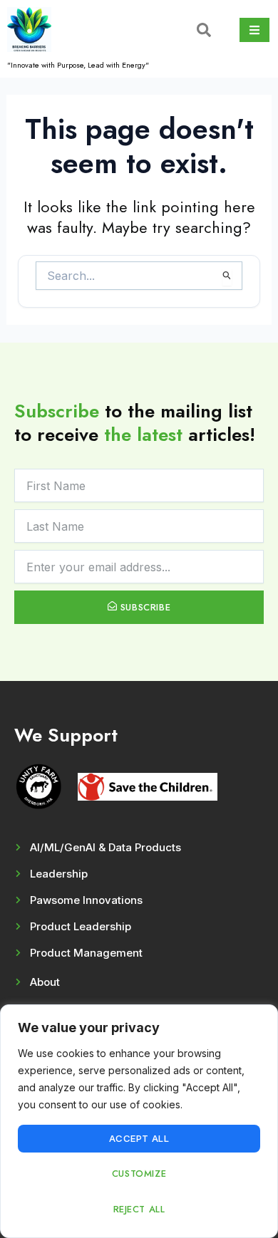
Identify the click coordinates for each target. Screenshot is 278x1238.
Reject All (139, 1209)
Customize (139, 1173)
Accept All (139, 1138)
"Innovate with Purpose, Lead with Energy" (78, 65)
